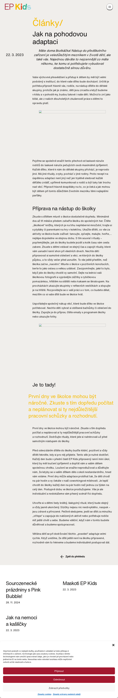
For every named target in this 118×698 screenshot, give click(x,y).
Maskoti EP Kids (80, 583)
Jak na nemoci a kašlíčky (21, 621)
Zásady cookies (44, 694)
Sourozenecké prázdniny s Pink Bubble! (23, 589)
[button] (113, 645)
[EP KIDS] (18, 6)
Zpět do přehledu (75, 556)
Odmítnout (59, 679)
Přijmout (59, 671)
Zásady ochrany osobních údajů (67, 694)
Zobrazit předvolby (59, 688)
